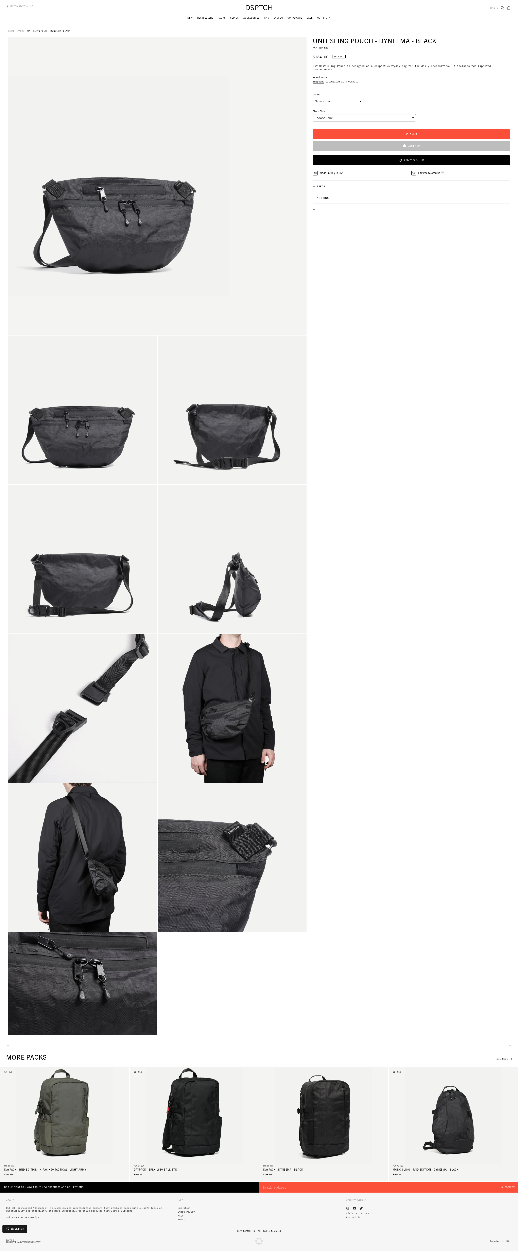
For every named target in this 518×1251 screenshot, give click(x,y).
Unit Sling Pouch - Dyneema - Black (48, 31)
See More (502, 1059)
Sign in (494, 7)
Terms (181, 1219)
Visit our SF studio (359, 1213)
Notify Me (414, 146)
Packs (20, 31)
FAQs (181, 1215)
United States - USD (21, 6)
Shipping (318, 81)
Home (11, 31)
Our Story (184, 1208)
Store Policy (186, 1211)
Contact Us (353, 1217)
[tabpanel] (157, 186)
